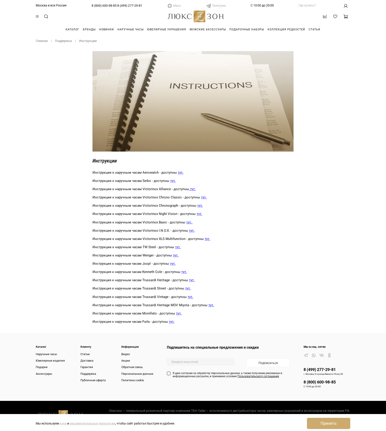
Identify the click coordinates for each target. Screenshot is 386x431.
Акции (125, 360)
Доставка (86, 360)
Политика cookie (132, 380)
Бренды (89, 29)
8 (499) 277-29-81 (129, 5)
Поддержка (63, 41)
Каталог (72, 29)
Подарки (42, 367)
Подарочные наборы (246, 29)
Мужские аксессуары (208, 29)
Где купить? (307, 5)
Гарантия (86, 367)
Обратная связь (132, 367)
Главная (42, 41)
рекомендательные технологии (92, 423)
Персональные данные (137, 373)
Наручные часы (130, 29)
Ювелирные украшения (166, 29)
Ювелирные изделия (50, 360)
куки (63, 423)
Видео (125, 354)
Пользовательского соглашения (258, 376)
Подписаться (268, 363)
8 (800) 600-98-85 (104, 5)
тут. (180, 173)
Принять (329, 423)
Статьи (314, 29)
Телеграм (219, 5)
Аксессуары (44, 373)
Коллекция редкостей (286, 29)
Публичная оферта (93, 380)
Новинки (106, 29)
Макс (177, 5)
